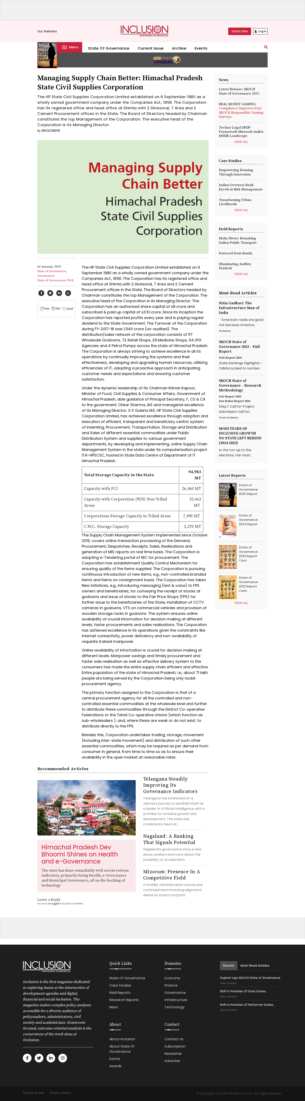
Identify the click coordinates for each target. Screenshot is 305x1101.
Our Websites (49, 31)
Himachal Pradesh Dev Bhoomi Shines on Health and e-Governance (79, 854)
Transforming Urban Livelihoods (235, 202)
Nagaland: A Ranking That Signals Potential (169, 839)
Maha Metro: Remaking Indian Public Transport (237, 240)
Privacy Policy (60, 1093)
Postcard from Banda (235, 253)
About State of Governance (121, 1049)
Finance (171, 985)
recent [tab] (228, 965)
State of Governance (108, 48)
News (113, 1007)
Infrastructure (176, 999)
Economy (172, 978)
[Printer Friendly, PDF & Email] (56, 308)
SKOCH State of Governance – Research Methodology (240, 385)
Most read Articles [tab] (254, 965)
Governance (46, 276)
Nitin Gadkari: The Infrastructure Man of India (239, 308)
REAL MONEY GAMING (241, 110)
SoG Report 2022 (230, 396)
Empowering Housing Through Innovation (236, 172)
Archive (179, 48)
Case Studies (120, 985)
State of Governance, (52, 271)
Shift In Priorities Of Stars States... (243, 991)
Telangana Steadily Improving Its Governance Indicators (170, 785)
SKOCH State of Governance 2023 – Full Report (239, 347)
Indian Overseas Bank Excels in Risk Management (240, 187)
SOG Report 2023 (230, 358)
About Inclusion (122, 1039)
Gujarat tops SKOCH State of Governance (250, 978)
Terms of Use (33, 1093)
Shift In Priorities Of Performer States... (247, 1005)
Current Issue (151, 48)
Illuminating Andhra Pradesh (235, 266)
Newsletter (173, 1053)
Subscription (175, 1046)
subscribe (240, 31)
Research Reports (124, 999)
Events (201, 48)
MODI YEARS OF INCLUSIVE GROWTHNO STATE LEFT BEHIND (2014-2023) (240, 435)
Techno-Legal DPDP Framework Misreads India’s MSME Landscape (241, 131)
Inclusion (51, 131)
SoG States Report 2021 (234, 401)
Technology (175, 1007)
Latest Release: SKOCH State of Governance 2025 (239, 91)
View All (241, 142)
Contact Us (174, 1039)
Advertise (172, 1060)
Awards (115, 1066)
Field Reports (120, 992)
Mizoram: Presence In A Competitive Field (171, 875)
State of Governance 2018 (55, 280)
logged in (56, 903)
